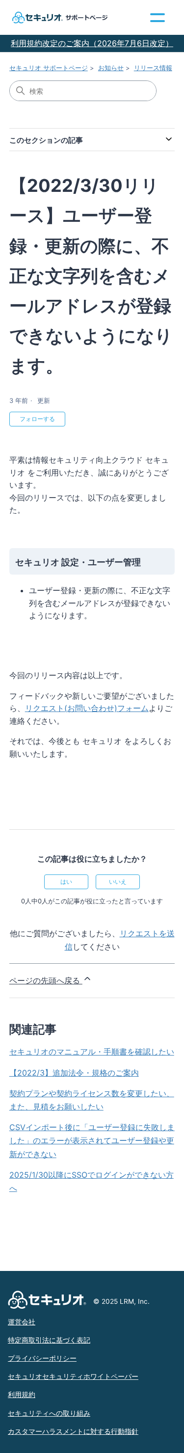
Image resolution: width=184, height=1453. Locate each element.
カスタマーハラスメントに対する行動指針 (73, 1431)
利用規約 (21, 1395)
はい (66, 881)
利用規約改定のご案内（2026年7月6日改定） (92, 43)
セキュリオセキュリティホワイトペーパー (73, 1376)
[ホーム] (58, 17)
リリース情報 (153, 68)
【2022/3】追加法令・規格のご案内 (74, 1073)
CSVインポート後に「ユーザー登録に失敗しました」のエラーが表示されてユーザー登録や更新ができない (92, 1140)
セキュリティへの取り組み (49, 1413)
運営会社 (21, 1322)
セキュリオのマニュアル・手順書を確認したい (91, 1052)
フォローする (37, 419)
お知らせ (111, 68)
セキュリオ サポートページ (48, 68)
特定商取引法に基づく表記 (49, 1340)
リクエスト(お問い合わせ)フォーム (87, 708)
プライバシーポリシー (42, 1358)
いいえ (118, 881)
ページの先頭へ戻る (45, 980)
